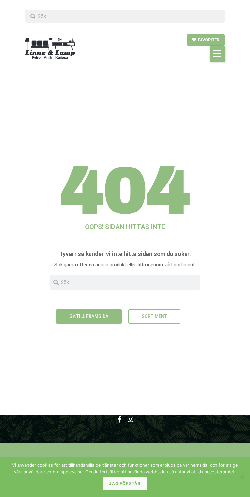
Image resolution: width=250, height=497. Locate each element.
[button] (217, 54)
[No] (242, 477)
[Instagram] (130, 419)
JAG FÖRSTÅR (125, 483)
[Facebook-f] (119, 419)
